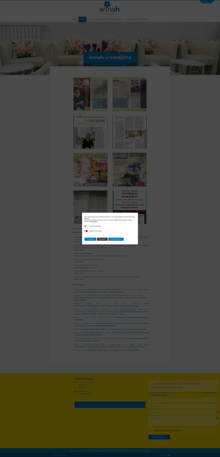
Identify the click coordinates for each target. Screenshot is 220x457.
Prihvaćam (90, 239)
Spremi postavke (116, 239)
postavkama (93, 221)
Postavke (102, 239)
